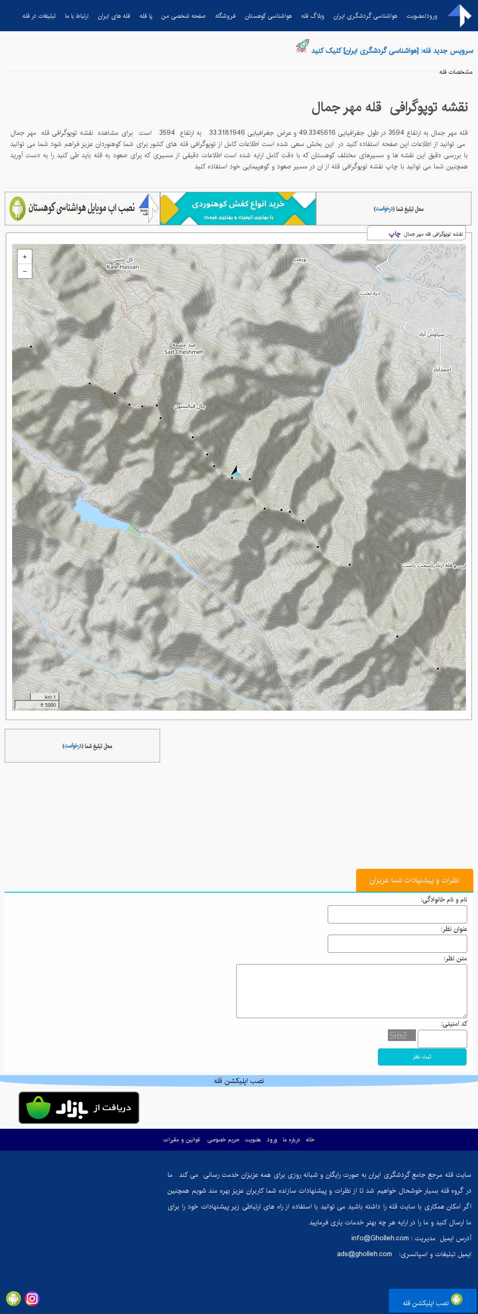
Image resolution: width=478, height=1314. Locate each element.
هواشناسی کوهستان (268, 16)
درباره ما (291, 1139)
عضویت (253, 1139)
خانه (310, 1139)
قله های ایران (114, 16)
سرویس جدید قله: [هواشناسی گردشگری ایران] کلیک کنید (392, 50)
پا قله (146, 16)
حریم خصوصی (223, 1139)
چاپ (395, 233)
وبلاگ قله (312, 16)
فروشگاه (225, 16)
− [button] (25, 271)
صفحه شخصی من (184, 16)
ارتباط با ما (77, 16)
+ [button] (25, 256)
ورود (272, 1139)
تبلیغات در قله (39, 16)
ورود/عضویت (422, 16)
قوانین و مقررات (181, 1139)
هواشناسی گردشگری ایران (365, 16)
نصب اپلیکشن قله (427, 1303)
